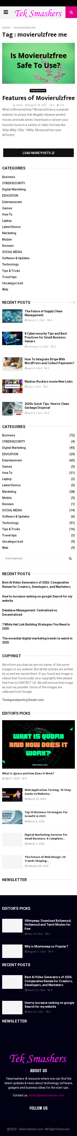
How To (7, 214)
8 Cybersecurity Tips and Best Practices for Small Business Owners (46, 337)
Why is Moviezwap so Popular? (46, 946)
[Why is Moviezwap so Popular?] (12, 951)
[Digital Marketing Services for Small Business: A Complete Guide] (12, 839)
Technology (10, 264)
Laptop (7, 220)
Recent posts (16, 302)
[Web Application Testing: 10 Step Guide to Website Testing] (12, 795)
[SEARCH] (70, 558)
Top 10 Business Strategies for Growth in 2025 (46, 814)
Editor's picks (16, 908)
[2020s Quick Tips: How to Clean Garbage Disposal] (12, 408)
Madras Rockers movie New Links (49, 381)
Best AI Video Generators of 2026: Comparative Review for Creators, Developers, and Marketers (49, 980)
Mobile (7, 239)
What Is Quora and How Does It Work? (28, 773)
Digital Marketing (14, 189)
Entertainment (38, 90)
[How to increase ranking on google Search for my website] (12, 1007)
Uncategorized (12, 283)
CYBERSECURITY (13, 183)
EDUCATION (10, 195)
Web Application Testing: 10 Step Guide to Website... (48, 791)
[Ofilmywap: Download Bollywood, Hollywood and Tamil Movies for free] (12, 925)
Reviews (8, 245)
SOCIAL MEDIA (12, 252)
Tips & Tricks (11, 270)
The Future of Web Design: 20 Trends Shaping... (45, 859)
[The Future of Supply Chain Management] (12, 316)
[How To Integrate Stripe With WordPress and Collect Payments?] (12, 364)
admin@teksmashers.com (46, 1095)
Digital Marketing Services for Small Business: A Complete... (46, 836)
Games (7, 208)
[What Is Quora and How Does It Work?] (38, 744)
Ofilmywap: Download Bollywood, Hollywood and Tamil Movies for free (48, 924)
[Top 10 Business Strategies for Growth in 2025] (12, 817)
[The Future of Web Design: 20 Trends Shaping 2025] (12, 862)
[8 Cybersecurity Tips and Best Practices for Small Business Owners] (12, 338)
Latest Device (11, 227)
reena (19, 105)
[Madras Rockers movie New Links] (12, 386)
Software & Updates (16, 258)
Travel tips (9, 277)
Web (5, 289)
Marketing (9, 233)
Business (8, 177)
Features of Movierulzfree (38, 98)
